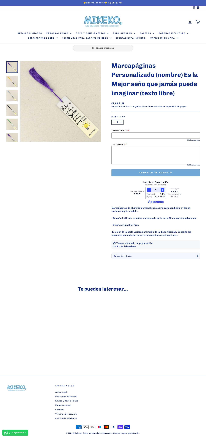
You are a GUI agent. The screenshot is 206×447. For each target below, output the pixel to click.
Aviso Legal (61, 392)
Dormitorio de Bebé (41, 38)
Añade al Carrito (29, 343)
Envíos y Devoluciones (66, 401)
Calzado (146, 33)
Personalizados (57, 33)
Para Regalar (123, 33)
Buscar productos (105, 48)
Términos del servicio (66, 414)
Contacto (59, 409)
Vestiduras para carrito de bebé (85, 38)
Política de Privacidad (66, 396)
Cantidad (118, 117)
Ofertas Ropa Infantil (131, 38)
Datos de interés (123, 256)
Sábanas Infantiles (172, 33)
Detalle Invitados (30, 33)
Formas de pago (63, 405)
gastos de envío (143, 106)
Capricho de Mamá (163, 38)
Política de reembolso (66, 418)
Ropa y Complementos (91, 33)
